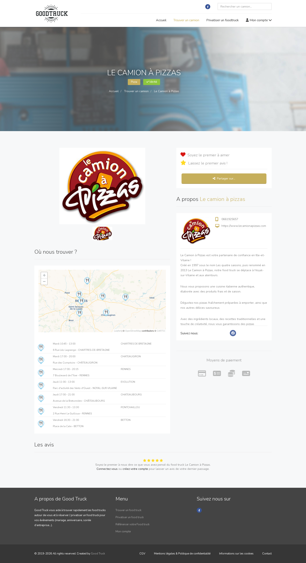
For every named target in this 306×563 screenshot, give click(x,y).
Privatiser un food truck (130, 517)
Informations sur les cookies (236, 553)
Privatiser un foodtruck (222, 20)
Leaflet (117, 330)
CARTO (161, 330)
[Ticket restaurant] (246, 374)
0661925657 (229, 219)
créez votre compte (135, 469)
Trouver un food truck (128, 510)
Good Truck (98, 553)
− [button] (44, 281)
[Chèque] (217, 374)
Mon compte (259, 20)
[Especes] (231, 374)
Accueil (161, 20)
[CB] (202, 374)
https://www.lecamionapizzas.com (243, 226)
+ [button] (44, 275)
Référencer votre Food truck (132, 524)
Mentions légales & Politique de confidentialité (182, 553)
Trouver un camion (186, 20)
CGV (142, 553)
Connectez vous (107, 469)
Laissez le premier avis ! (207, 163)
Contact (267, 553)
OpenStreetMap (133, 330)
